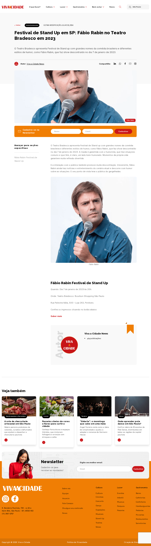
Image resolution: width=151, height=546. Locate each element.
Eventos (120, 493)
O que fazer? (34, 7)
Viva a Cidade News (35, 64)
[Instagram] (135, 64)
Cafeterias (140, 498)
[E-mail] (130, 64)
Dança (98, 506)
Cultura (49, 7)
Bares (138, 493)
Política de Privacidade (77, 542)
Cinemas (99, 497)
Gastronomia (79, 7)
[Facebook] (125, 64)
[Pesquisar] (120, 7)
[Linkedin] (114, 64)
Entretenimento (32, 25)
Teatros (99, 523)
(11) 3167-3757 (7, 514)
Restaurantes (142, 519)
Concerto (99, 501)
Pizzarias (140, 515)
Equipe (65, 493)
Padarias (139, 510)
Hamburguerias (143, 506)
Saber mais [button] (56, 316)
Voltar (18, 25)
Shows (98, 527)
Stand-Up (100, 518)
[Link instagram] (5, 499)
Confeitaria (141, 502)
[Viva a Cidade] (13, 7)
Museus (120, 502)
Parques (120, 506)
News (112, 7)
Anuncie (66, 498)
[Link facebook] (15, 499)
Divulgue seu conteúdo (72, 508)
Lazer (62, 7)
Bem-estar (97, 7)
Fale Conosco (67, 503)
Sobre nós (66, 488)
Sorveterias (141, 523)
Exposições (100, 510)
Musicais (99, 514)
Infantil (120, 498)
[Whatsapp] (120, 64)
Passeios (120, 510)
